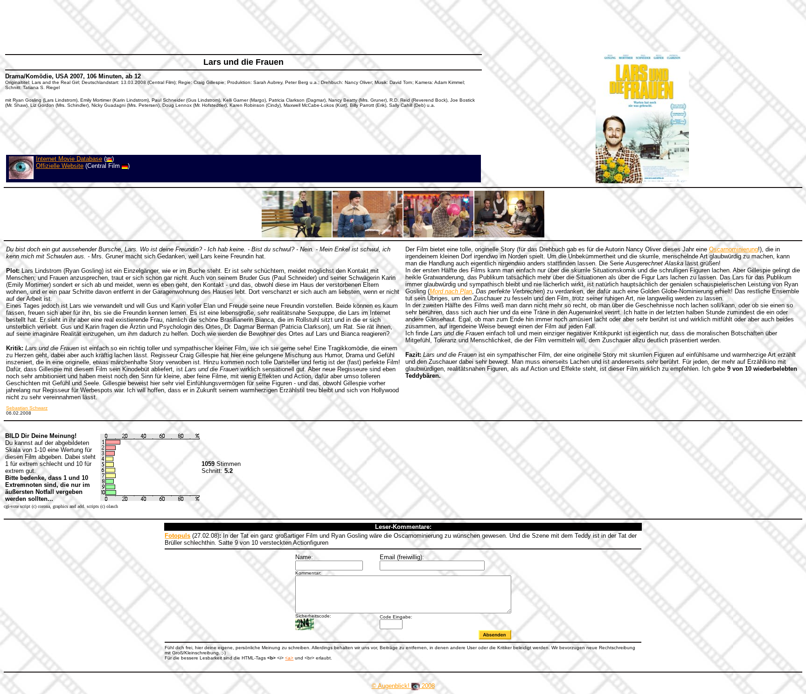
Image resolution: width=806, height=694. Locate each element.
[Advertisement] (174, 26)
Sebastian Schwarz (27, 407)
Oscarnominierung (733, 249)
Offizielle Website (59, 165)
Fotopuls (177, 535)
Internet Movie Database (69, 158)
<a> (289, 657)
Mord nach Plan (451, 291)
